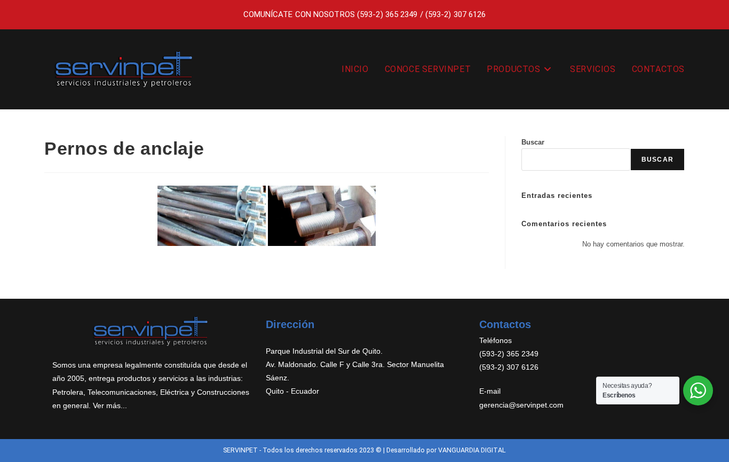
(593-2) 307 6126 (455, 14)
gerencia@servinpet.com (521, 405)
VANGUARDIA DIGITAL (472, 450)
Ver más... (110, 405)
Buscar (532, 142)
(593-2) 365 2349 (387, 14)
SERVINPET (240, 450)
